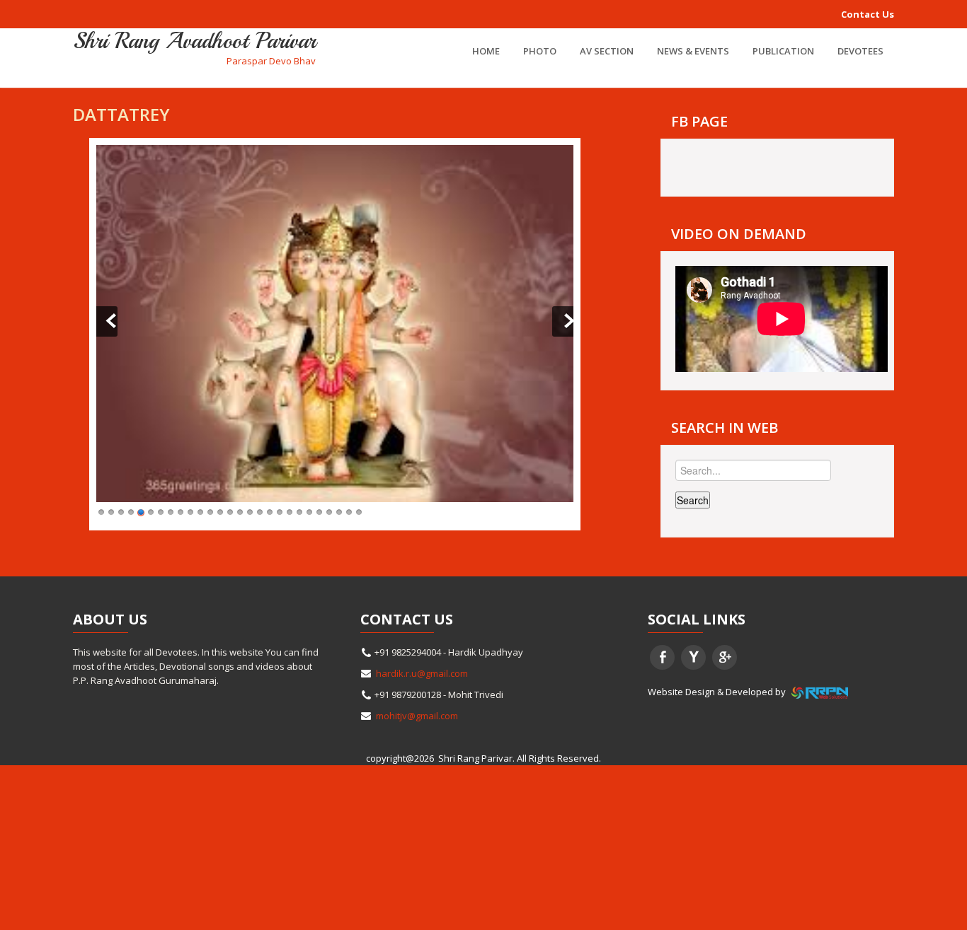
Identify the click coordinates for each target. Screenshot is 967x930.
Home (486, 51)
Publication (783, 51)
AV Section (607, 51)
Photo (539, 51)
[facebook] (662, 657)
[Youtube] (693, 657)
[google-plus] (724, 657)
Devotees (860, 51)
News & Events (693, 51)
